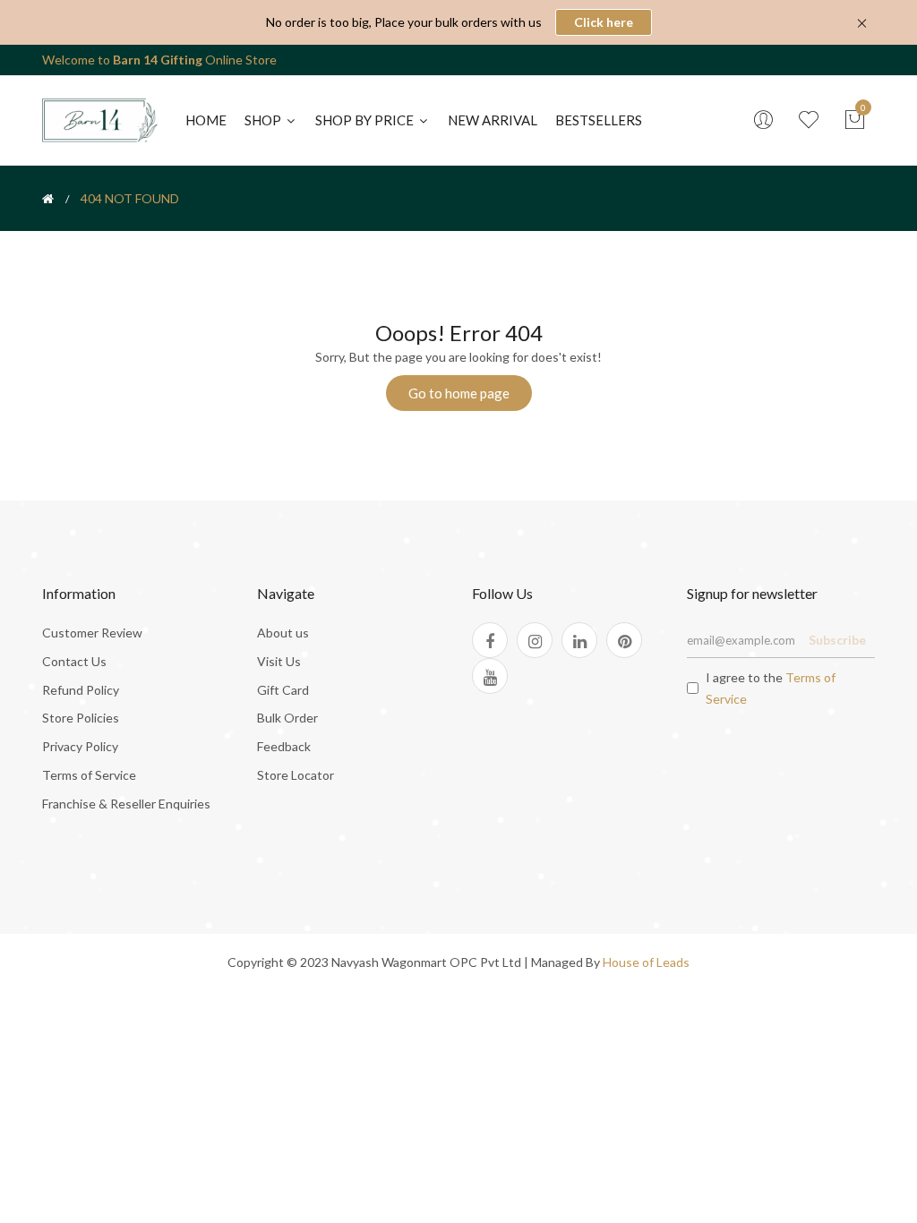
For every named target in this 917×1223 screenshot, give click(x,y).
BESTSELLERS (598, 120)
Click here (603, 22)
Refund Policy (80, 689)
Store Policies (80, 717)
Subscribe (837, 639)
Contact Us (74, 661)
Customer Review (92, 632)
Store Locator (295, 775)
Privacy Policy (80, 746)
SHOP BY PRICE (365, 120)
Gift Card (283, 689)
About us (283, 632)
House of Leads (646, 962)
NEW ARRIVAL (492, 120)
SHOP (264, 120)
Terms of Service (89, 775)
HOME (206, 120)
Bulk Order (287, 717)
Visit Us (279, 661)
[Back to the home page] (48, 198)
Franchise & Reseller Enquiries (126, 803)
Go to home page (459, 393)
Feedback (284, 746)
